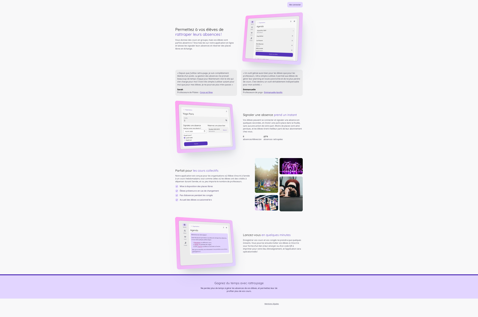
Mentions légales (272, 304)
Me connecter (295, 4)
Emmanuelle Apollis (273, 92)
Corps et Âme (206, 92)
